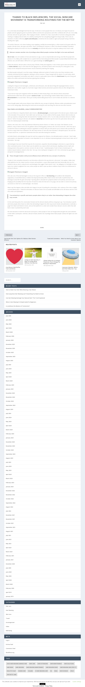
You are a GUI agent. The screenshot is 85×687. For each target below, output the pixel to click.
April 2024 (9, 425)
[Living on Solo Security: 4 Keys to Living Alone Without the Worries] (33, 253)
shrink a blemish (13, 66)
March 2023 (9, 478)
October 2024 (10, 401)
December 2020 (10, 564)
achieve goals (48, 60)
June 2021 (8, 539)
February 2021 (10, 556)
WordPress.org (10, 652)
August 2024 (9, 409)
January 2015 (9, 596)
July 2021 (8, 535)
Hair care (42, 23)
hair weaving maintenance (34, 667)
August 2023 (9, 458)
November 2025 (10, 348)
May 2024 (8, 421)
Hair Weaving (10, 610)
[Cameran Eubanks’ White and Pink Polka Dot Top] (70, 256)
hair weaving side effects (68, 667)
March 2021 (9, 551)
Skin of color (11, 57)
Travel (8, 618)
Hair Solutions (69, 663)
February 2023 (10, 482)
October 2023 (10, 450)
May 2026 (8, 324)
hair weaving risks (52, 667)
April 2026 (9, 328)
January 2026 (9, 340)
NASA (55, 671)
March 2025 (9, 381)
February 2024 (10, 434)
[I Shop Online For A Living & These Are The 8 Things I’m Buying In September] (51, 253)
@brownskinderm (12, 97)
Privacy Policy (48, 686)
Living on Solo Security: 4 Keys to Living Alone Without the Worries (32, 261)
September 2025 (10, 356)
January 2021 (9, 560)
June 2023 (8, 466)
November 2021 (10, 519)
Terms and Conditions (38, 686)
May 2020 (8, 576)
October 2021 (10, 523)
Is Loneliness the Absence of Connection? (18, 306)
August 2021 (9, 531)
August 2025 (9, 360)
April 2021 (9, 547)
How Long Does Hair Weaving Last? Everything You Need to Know (25, 294)
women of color (36, 95)
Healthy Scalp (11, 671)
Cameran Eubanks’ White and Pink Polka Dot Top (69, 268)
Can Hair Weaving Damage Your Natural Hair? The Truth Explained (25, 298)
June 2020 (8, 572)
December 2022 (10, 490)
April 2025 (9, 377)
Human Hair (22, 671)
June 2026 (8, 320)
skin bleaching (50, 176)
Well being (9, 630)
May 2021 (8, 543)
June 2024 (8, 417)
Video (7, 626)
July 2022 (8, 511)
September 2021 (10, 527)
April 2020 (9, 580)
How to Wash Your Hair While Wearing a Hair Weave (21, 290)
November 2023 (10, 446)
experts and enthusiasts (31, 39)
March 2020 (9, 584)
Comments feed (10, 648)
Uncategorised (10, 622)
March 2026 (9, 332)
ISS (51, 671)
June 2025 (8, 368)
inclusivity (35, 48)
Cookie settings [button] (76, 681)
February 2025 (10, 385)
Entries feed (9, 644)
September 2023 (10, 454)
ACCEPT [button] (42, 684)
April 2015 (9, 592)
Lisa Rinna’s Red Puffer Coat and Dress (13, 268)
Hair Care (32, 663)
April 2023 (9, 474)
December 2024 (10, 393)
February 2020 (10, 588)
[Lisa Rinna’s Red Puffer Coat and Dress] (14, 256)
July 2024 (8, 413)
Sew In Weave (64, 671)
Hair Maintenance (56, 663)
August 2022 (9, 507)
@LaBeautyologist (43, 113)
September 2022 (10, 503)
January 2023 (9, 486)
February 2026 (10, 336)
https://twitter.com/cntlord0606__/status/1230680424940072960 (25, 109)
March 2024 (9, 429)
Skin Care (8, 614)
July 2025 (8, 364)
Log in (7, 640)
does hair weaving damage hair (17, 663)
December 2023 (10, 442)
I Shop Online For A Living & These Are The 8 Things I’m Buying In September (51, 262)
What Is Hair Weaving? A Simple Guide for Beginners (21, 302)
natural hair (40, 119)
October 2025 (10, 352)
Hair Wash (10, 667)
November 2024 (10, 397)
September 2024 (10, 405)
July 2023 (8, 462)
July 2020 (8, 568)
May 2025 (8, 373)
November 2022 (10, 495)
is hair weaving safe (41, 671)
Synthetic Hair (11, 674)
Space (72, 671)
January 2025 (9, 389)
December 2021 (10, 515)
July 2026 (8, 316)
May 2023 (8, 470)
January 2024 (9, 438)
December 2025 (10, 344)
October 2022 (10, 499)
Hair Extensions (43, 663)
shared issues (60, 76)
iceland (30, 671)
